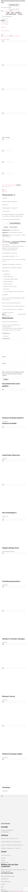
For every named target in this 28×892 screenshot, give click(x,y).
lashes (3, 236)
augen (11, 235)
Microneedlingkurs (9, 513)
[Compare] (12, 415)
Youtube (3, 860)
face (15, 235)
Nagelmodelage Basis (10, 548)
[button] (4, 415)
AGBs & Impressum (5, 881)
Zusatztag (6, 787)
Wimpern (19, 185)
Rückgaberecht (4, 878)
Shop (6, 185)
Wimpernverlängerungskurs (13, 418)
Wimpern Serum (8, 696)
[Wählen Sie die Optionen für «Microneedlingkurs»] (4, 510)
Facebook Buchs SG (6, 855)
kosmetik (23, 235)
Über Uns (3, 889)
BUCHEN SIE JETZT (14, 5)
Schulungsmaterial (12, 185)
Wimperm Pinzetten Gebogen (13, 639)
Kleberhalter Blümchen (11, 455)
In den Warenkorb (15, 223)
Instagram (3, 858)
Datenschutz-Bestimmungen (7, 876)
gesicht (18, 235)
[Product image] (14, 495)
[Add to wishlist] (16, 415)
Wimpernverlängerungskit (12, 754)
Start (3, 185)
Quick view (8, 415)
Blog (2, 886)
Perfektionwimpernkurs (11, 581)
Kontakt (3, 884)
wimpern (8, 236)
